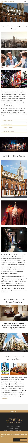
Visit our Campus (7, 124)
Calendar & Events (7, 127)
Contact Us (17, 426)
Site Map (17, 428)
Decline (24, 440)
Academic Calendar (8, 430)
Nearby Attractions (7, 120)
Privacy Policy (18, 430)
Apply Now (10, 428)
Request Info (10, 426)
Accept (17, 440)
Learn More (4, 398)
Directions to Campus (8, 131)
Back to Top (13, 411)
